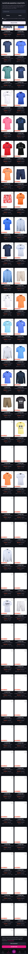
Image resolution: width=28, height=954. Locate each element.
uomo (20, 15)
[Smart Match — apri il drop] (14, 951)
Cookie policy (11, 940)
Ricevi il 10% (14, 22)
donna (8, 15)
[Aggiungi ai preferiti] (12, 40)
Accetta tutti (14, 946)
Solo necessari (14, 943)
